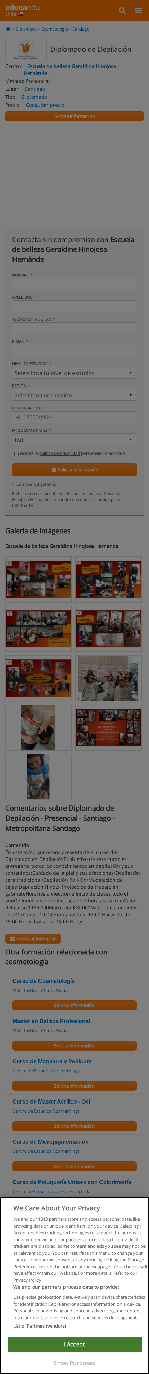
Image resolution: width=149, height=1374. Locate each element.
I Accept (74, 1344)
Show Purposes (74, 1363)
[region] (74, 1285)
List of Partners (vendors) (39, 1326)
